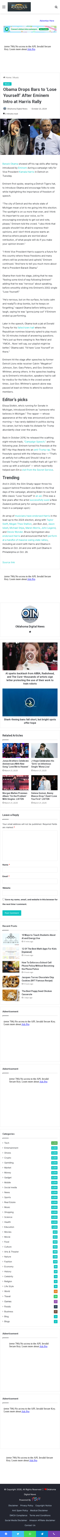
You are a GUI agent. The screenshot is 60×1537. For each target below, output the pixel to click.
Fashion (8, 1261)
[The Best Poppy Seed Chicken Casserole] (10, 995)
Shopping (9, 1212)
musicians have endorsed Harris (32, 515)
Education (9, 1227)
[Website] (30, 632)
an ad (39, 495)
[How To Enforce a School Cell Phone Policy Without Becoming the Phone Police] (10, 967)
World (7, 1291)
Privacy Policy (26, 1505)
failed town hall (26, 327)
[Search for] (56, 7)
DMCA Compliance (18, 1515)
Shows (7, 1153)
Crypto (7, 1157)
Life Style (9, 1286)
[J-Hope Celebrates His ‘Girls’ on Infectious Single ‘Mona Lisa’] (44, 750)
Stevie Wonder (15, 531)
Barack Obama (10, 163)
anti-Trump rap (42, 449)
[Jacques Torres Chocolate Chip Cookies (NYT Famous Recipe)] (10, 981)
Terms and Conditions (40, 1515)
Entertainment (11, 1148)
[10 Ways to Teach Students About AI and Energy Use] (10, 939)
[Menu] (3, 7)
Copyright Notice (43, 1505)
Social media (10, 1187)
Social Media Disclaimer (16, 1520)
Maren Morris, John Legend (41, 527)
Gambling (9, 1162)
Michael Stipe (17, 527)
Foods (7, 1306)
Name (6, 864)
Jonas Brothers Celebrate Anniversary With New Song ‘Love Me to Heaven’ (15, 764)
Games (7, 1301)
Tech (6, 1143)
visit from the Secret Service (37, 469)
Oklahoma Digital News (17, 109)
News (7, 1192)
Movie (7, 1237)
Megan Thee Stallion (20, 523)
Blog (6, 1316)
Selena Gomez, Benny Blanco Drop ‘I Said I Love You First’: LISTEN (44, 796)
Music (16, 77)
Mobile (7, 1182)
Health (7, 1222)
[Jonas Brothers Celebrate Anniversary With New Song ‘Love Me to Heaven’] (15, 750)
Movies (7, 1232)
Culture (8, 1247)
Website (6, 888)
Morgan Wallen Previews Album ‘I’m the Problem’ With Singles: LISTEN (14, 796)
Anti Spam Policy (20, 1510)
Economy (9, 1266)
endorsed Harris (11, 535)
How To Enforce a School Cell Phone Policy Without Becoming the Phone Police (38, 965)
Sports (7, 1197)
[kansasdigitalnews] (19, 6)
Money (7, 1172)
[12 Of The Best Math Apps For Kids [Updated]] (10, 953)
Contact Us (30, 1525)
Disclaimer (13, 1505)
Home (8, 77)
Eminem (22, 167)
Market (7, 1167)
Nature (7, 1256)
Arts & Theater (11, 1251)
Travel (7, 1296)
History (7, 1271)
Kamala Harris (26, 171)
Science (8, 1217)
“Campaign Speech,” (35, 441)
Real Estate (10, 1202)
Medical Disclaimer (39, 1510)
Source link (8, 562)
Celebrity (8, 1276)
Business (8, 1311)
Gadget (8, 1177)
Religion (8, 1281)
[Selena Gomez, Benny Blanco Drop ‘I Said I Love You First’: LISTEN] (44, 782)
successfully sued (39, 499)
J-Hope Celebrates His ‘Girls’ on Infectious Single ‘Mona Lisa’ (42, 764)
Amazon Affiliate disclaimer (42, 1520)
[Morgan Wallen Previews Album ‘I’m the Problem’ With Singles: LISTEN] (15, 782)
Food (6, 1242)
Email (6, 876)
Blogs (7, 1321)
